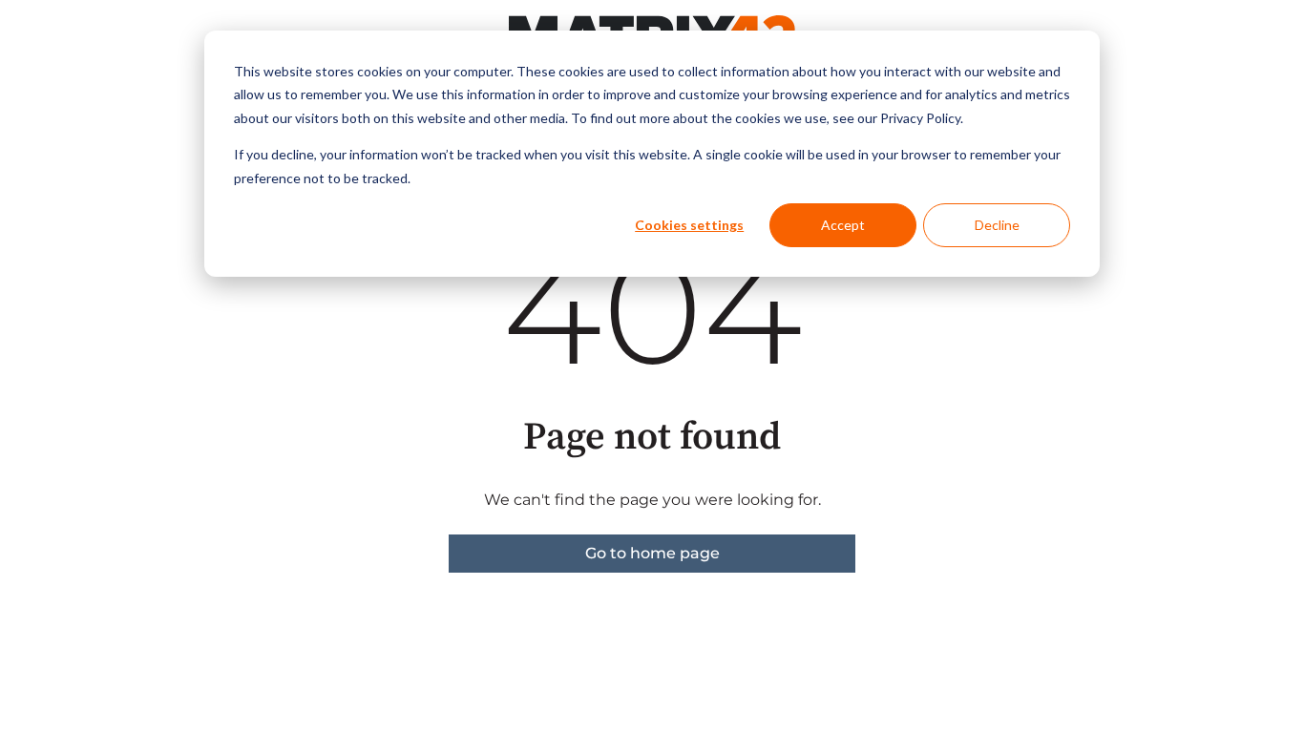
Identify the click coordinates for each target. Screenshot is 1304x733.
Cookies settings (689, 225)
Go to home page (652, 553)
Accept (843, 225)
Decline (997, 225)
